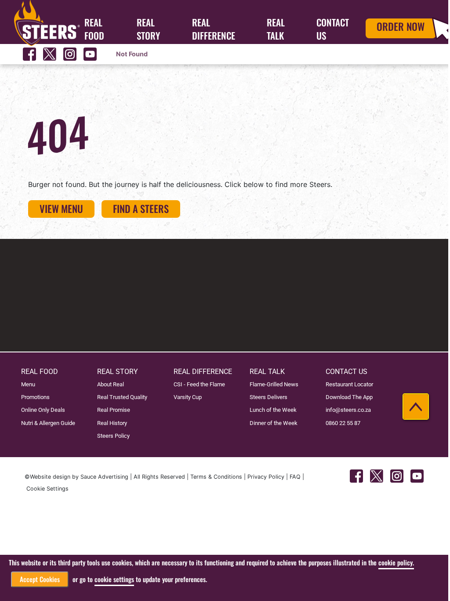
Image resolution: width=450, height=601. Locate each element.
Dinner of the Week (274, 423)
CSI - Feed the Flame (199, 384)
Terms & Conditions (216, 476)
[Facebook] (29, 54)
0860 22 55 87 (343, 423)
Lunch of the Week (273, 410)
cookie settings (114, 579)
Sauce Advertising (104, 476)
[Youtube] (90, 54)
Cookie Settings (47, 488)
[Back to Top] (416, 406)
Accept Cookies (40, 579)
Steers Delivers (268, 397)
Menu (28, 384)
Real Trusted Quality (122, 397)
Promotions (35, 397)
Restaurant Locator (349, 384)
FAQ (295, 476)
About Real (110, 384)
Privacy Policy (265, 476)
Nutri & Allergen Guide (48, 423)
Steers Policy (113, 435)
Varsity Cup (188, 397)
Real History (112, 423)
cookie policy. (396, 563)
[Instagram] (69, 54)
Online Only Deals (43, 410)
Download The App (349, 397)
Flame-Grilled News (274, 384)
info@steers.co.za (348, 410)
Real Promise (113, 410)
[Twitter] (49, 54)
